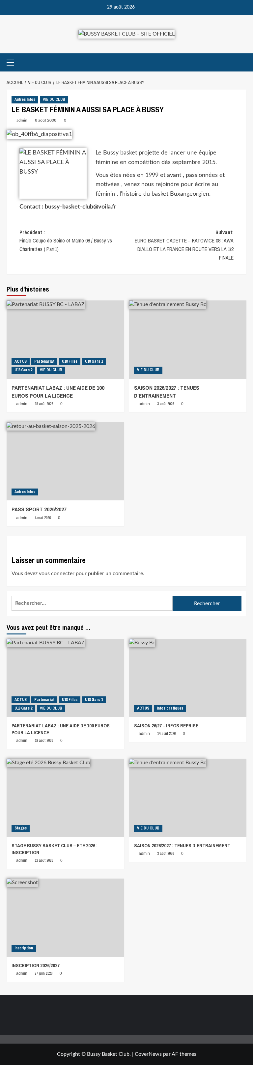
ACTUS (20, 361)
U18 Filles (69, 361)
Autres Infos (24, 99)
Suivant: (184, 245)
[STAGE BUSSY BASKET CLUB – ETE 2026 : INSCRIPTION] (65, 798)
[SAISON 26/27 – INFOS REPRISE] (188, 678)
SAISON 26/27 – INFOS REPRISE (166, 725)
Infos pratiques (170, 708)
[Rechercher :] (92, 603)
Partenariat (44, 361)
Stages (20, 828)
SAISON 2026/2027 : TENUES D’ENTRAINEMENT (166, 391)
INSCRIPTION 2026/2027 (36, 965)
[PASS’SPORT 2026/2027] (65, 461)
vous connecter (56, 573)
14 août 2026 (166, 733)
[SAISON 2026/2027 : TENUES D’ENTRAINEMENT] (188, 339)
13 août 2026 (44, 860)
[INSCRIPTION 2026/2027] (65, 918)
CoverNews (148, 1054)
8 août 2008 (45, 120)
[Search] (242, 62)
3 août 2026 (165, 403)
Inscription (23, 948)
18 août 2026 (44, 403)
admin (21, 120)
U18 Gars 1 (94, 361)
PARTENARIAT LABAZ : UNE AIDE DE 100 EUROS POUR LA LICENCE (58, 391)
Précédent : (65, 241)
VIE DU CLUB (54, 99)
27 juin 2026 (43, 973)
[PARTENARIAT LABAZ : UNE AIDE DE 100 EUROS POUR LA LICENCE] (65, 339)
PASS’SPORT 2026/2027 (39, 509)
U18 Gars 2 (23, 370)
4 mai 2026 (43, 517)
